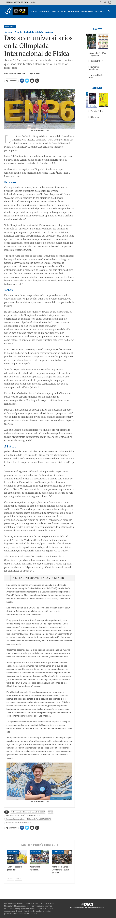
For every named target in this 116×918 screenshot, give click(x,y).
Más (33, 2)
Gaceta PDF (95, 61)
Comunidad (10, 27)
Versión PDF (95, 111)
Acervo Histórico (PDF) (97, 76)
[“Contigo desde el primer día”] (17, 857)
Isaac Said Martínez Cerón (15, 815)
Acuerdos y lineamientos (80, 11)
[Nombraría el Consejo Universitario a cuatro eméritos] (62, 857)
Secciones (44, 11)
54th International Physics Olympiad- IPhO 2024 (28, 812)
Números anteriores (94, 68)
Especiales (99, 11)
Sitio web (94, 117)
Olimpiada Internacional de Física (17, 822)
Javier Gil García (32, 815)
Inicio (34, 11)
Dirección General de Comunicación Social (87, 908)
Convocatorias (58, 11)
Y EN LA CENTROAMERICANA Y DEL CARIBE (39, 578)
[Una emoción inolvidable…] (39, 857)
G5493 (50, 812)
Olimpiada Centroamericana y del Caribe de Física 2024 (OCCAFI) (28, 819)
